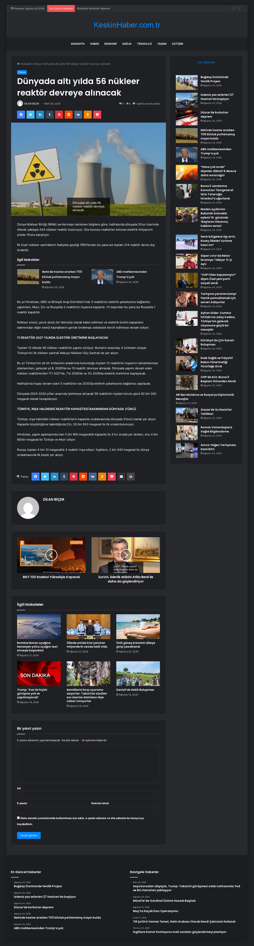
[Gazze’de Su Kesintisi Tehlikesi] (187, 415)
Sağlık (127, 43)
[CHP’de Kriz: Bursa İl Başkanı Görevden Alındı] (187, 382)
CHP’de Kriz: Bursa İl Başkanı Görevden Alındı (218, 379)
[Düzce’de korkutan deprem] (187, 117)
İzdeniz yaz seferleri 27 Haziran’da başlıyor (217, 97)
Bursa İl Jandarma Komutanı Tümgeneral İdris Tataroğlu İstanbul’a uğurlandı (217, 192)
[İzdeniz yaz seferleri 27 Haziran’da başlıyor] (187, 100)
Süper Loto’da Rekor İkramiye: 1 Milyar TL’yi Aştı (216, 260)
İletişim (177, 43)
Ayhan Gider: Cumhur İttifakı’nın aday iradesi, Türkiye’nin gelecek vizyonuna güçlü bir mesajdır (218, 321)
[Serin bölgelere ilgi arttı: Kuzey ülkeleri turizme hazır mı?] (187, 242)
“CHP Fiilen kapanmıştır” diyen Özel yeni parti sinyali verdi (218, 279)
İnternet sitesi (100, 803)
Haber (94, 43)
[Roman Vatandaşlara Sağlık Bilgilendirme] (187, 432)
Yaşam (161, 43)
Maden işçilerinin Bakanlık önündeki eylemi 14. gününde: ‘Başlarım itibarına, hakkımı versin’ (215, 217)
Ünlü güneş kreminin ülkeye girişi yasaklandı (135, 645)
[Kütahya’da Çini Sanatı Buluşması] (187, 345)
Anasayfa (78, 43)
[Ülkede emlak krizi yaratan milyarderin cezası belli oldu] (88, 626)
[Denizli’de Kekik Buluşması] (138, 673)
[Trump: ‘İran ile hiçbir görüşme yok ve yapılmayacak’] (39, 673)
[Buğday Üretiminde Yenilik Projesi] (187, 82)
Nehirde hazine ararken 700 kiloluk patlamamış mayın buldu (62, 277)
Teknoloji (144, 43)
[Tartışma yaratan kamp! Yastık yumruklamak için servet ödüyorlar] (187, 299)
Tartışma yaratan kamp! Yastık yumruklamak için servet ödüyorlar (218, 298)
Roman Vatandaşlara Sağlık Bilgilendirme (216, 429)
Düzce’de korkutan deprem (93, 8)
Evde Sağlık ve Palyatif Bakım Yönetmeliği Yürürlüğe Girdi (217, 362)
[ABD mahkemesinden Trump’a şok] (102, 276)
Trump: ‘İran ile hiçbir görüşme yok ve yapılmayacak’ (32, 693)
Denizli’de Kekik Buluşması (135, 690)
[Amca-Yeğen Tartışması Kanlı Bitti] (187, 450)
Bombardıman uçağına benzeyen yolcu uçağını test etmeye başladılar (37, 646)
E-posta (23, 803)
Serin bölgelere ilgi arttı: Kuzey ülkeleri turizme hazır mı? (218, 241)
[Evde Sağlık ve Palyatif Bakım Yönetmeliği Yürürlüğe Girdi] (187, 363)
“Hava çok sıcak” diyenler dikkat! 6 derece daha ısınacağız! (218, 171)
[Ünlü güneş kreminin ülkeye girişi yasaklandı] (138, 626)
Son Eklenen (206, 62)
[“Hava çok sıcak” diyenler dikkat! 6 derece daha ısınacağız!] (187, 172)
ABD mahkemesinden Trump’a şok (216, 151)
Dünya (37, 63)
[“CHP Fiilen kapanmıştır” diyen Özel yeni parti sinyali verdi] (187, 280)
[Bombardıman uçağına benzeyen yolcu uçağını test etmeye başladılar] (39, 626)
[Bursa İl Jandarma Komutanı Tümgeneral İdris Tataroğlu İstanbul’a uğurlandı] (187, 191)
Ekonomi (110, 43)
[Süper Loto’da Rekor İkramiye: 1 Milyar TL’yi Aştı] (187, 261)
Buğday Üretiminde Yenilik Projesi (214, 79)
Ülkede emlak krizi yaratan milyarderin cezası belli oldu (87, 645)
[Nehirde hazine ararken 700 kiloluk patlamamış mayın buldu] (28, 276)
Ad (20, 788)
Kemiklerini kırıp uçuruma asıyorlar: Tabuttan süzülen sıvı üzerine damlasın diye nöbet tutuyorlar (87, 695)
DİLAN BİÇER (31, 103)
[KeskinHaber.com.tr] (127, 25)
